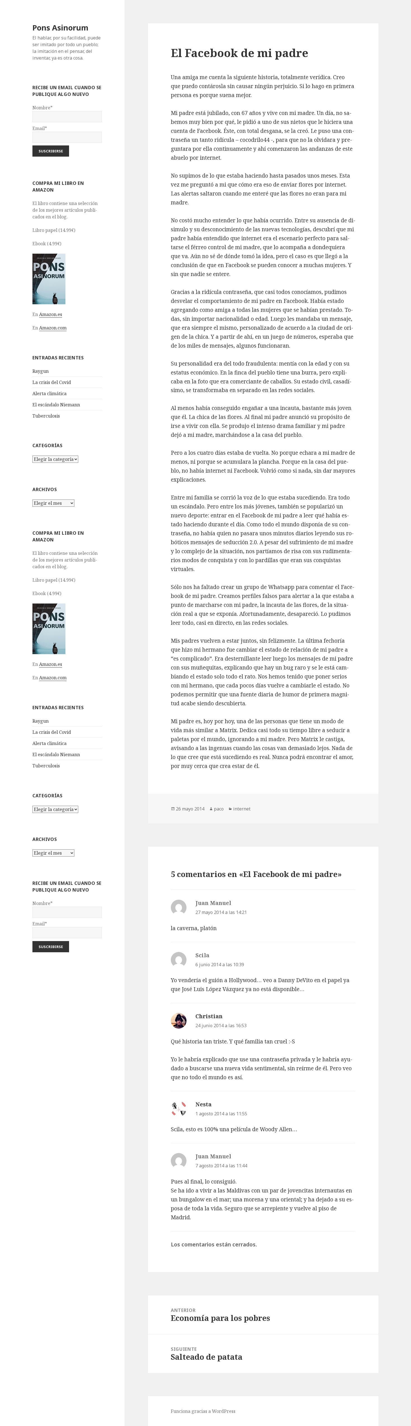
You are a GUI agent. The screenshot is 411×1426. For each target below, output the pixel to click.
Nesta (203, 1104)
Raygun (40, 371)
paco (219, 809)
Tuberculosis (46, 416)
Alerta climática (49, 393)
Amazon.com (53, 328)
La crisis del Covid (51, 382)
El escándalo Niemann (56, 405)
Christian (209, 1016)
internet (242, 809)
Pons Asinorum (60, 27)
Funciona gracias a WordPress (203, 1411)
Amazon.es (50, 314)
